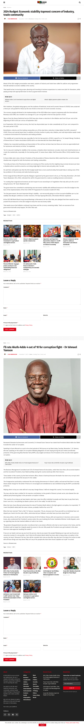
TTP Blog (35, 691)
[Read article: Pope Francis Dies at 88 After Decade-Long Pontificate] (32, 563)
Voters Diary (36, 695)
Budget (9, 215)
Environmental (27, 691)
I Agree (42, 725)
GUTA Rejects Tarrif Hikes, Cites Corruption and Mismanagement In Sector (51, 572)
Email (5, 315)
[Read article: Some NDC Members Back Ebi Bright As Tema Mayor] (72, 563)
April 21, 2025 (27, 575)
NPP (14, 547)
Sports (35, 684)
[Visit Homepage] (42, 2)
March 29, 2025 (67, 246)
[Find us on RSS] (16, 714)
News (8, 343)
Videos (35, 693)
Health (25, 695)
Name (5, 308)
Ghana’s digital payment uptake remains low (56, 99)
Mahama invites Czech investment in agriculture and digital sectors (11, 241)
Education (26, 686)
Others (35, 677)
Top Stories (36, 688)
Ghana (9, 547)
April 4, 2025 (46, 246)
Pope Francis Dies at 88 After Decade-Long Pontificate (58, 463)
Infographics (26, 697)
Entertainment (27, 688)
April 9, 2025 (27, 243)
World (34, 697)
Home (4, 7)
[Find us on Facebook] (5, 714)
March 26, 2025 (27, 271)
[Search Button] (80, 2)
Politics (35, 679)
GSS (14, 215)
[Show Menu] (4, 2)
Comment (6, 287)
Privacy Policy (28, 325)
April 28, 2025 (7, 576)
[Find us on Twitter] (8, 714)
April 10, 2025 (7, 244)
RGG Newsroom (12, 18)
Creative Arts (26, 679)
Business (9, 7)
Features (25, 693)
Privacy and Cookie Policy (72, 722)
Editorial (25, 684)
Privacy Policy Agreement (10, 322)
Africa (25, 675)
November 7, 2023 (23, 18)
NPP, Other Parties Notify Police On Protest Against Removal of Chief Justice (11, 572)
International (28, 567)
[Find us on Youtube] (12, 714)
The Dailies (36, 686)
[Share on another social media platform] (79, 78)
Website (45, 315)
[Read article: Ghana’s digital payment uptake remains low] (32, 231)
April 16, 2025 (47, 576)
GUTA (18, 215)
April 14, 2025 (7, 601)
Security (35, 682)
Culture (25, 682)
